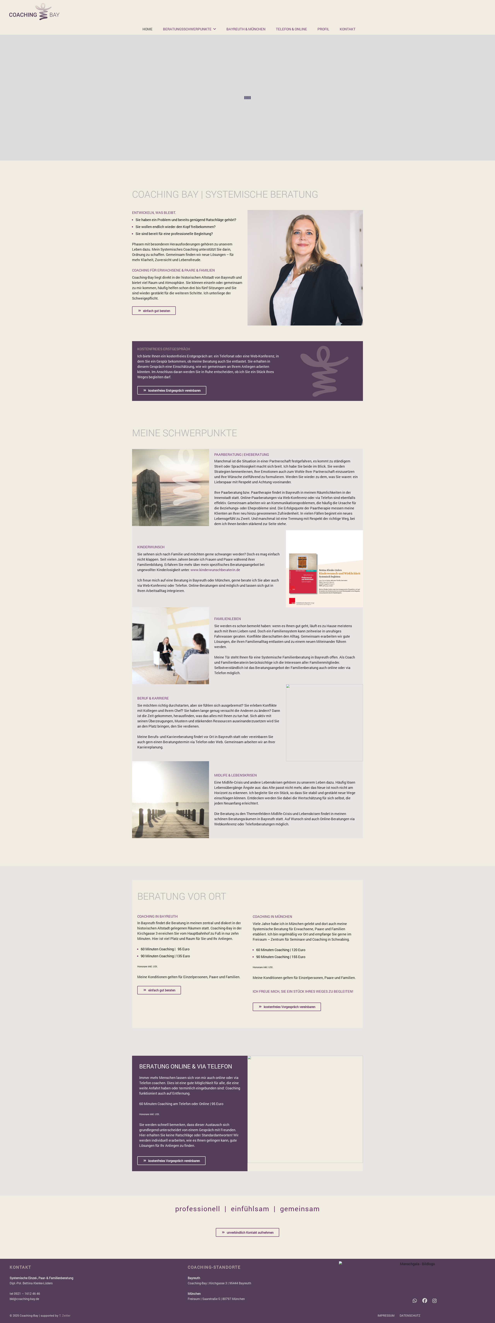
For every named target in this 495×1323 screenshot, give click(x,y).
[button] (214, 29)
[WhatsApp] (414, 1300)
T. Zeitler (64, 1315)
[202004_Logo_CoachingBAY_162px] (34, 11)
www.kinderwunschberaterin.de (215, 569)
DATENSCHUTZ (410, 1315)
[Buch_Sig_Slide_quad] (324, 568)
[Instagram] (434, 1300)
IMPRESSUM (386, 1315)
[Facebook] (424, 1300)
